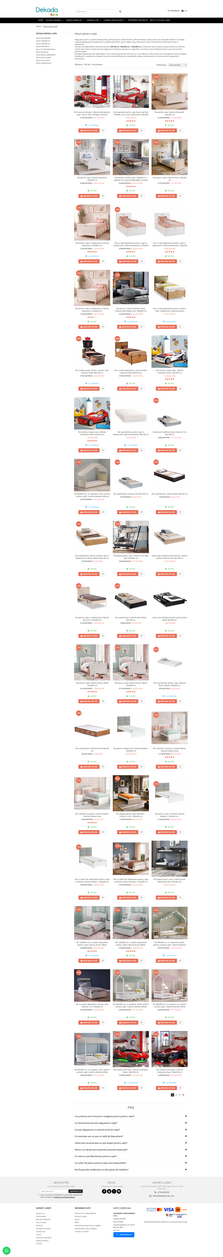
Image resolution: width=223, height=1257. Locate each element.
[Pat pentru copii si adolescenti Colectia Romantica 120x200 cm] (92, 288)
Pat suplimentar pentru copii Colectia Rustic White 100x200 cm (169, 684)
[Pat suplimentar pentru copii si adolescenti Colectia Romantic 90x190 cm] (131, 413)
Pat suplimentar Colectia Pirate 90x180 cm (92, 749)
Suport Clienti (43, 1208)
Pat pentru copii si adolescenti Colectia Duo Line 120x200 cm (92, 618)
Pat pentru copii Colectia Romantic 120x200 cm (169, 113)
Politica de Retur (42, 1240)
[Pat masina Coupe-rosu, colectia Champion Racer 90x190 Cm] (92, 413)
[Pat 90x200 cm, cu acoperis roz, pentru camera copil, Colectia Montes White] (170, 985)
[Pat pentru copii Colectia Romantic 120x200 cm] (170, 92)
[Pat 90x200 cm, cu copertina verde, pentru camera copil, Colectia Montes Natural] (170, 923)
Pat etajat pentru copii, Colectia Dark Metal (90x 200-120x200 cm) (169, 880)
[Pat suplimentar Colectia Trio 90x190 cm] (131, 475)
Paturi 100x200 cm (43, 41)
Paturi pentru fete (43, 60)
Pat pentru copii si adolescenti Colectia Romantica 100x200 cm (92, 244)
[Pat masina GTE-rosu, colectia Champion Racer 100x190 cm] (131, 1049)
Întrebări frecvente (43, 1228)
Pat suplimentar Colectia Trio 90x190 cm (130, 494)
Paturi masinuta (42, 52)
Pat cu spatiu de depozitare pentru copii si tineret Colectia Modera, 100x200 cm (92, 880)
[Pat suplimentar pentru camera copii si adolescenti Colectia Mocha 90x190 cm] (92, 537)
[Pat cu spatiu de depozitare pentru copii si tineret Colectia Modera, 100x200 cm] (92, 859)
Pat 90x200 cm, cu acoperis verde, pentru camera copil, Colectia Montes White (131, 1005)
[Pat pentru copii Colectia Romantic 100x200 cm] (92, 157)
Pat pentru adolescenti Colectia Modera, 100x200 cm (130, 749)
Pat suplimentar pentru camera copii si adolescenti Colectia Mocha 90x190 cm (92, 556)
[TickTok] (114, 1191)
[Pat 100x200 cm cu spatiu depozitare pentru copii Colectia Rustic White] (92, 923)
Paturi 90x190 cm (42, 46)
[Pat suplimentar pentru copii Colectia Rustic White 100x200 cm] (170, 662)
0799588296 (163, 1192)
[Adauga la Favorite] (103, 130)
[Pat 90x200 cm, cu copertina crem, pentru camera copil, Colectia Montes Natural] (92, 475)
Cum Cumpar (41, 1222)
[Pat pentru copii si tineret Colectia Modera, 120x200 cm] (170, 793)
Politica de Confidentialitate (64, 1197)
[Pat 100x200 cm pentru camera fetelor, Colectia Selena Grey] (92, 793)
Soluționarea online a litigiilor (86, 1228)
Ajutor (77, 1219)
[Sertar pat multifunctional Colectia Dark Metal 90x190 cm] (170, 599)
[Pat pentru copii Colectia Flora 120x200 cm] (170, 157)
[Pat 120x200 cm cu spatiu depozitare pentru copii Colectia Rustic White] (131, 923)
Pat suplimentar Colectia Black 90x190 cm (170, 494)
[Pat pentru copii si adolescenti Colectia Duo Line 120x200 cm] (92, 599)
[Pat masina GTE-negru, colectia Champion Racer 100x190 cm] (170, 1049)
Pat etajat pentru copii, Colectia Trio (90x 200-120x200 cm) (130, 556)
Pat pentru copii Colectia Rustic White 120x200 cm (92, 684)
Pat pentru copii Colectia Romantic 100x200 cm (92, 178)
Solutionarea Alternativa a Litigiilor (88, 1225)
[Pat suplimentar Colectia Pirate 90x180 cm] (92, 728)
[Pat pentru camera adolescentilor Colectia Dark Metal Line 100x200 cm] (131, 288)
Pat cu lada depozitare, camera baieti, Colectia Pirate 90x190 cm (130, 371)
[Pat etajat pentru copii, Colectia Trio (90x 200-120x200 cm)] (131, 537)
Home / (39, 26)
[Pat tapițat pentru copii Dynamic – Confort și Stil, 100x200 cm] (131, 793)
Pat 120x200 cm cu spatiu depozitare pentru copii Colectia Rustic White (131, 943)
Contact (39, 1243)
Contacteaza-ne (126, 1234)
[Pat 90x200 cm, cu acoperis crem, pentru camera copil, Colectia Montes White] (92, 1049)
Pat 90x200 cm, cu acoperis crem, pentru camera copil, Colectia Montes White (92, 1070)
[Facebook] (104, 1191)
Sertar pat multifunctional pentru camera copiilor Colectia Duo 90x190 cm (170, 556)
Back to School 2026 (160, 20)
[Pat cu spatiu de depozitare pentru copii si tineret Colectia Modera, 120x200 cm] (131, 858)
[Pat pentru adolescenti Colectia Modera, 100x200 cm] (131, 728)
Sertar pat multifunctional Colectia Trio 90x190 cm (169, 433)
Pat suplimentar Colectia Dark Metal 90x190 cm (130, 618)
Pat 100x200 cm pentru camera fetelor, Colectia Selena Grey (92, 815)
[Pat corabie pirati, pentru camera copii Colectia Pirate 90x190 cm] (92, 351)
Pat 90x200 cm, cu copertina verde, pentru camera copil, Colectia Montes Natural (169, 943)
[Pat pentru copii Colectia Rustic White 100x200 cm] (131, 662)
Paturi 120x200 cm (43, 44)
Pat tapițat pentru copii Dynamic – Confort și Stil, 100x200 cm (131, 815)
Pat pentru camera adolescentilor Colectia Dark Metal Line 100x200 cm (131, 309)
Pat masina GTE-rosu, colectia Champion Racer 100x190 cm (130, 1070)
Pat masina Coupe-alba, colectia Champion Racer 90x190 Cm (169, 371)
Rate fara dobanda (43, 1219)
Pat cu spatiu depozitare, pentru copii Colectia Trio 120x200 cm (92, 1005)
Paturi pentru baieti (43, 57)
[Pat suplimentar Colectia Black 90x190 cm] (170, 475)
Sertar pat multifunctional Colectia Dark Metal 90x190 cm (169, 618)
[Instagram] (119, 1191)
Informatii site (82, 1208)
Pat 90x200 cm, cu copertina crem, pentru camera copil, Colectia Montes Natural (92, 495)
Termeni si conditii (82, 1231)
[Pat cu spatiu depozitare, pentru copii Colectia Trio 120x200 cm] (92, 985)
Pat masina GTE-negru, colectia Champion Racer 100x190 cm (169, 1070)
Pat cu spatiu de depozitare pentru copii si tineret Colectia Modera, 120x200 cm (130, 880)
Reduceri (39, 1225)
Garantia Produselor (43, 1237)
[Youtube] (109, 1191)
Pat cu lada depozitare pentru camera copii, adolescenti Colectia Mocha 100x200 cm (169, 309)
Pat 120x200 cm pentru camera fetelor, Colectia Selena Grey (169, 749)
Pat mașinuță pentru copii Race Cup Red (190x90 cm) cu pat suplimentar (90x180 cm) (130, 113)
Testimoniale (41, 1216)
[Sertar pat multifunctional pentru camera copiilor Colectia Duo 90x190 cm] (170, 537)
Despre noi (40, 1213)
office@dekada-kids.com (163, 1196)
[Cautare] (120, 11)
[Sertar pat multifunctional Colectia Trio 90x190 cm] (170, 413)
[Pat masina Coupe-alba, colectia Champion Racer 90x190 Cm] (170, 351)
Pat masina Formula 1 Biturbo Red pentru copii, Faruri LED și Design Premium (92, 113)
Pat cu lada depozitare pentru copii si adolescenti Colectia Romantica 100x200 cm (169, 244)
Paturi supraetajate (43, 38)
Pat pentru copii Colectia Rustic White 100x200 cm (131, 684)
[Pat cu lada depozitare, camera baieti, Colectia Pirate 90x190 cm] (131, 351)
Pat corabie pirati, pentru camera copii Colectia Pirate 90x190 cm (92, 371)
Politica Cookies (81, 1216)
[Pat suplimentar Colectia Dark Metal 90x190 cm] (131, 599)
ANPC (77, 1222)
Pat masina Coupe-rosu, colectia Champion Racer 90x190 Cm (92, 433)
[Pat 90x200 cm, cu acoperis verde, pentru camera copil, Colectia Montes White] (131, 985)
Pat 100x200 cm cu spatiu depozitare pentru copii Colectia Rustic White (92, 943)
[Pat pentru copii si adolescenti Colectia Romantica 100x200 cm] (92, 222)
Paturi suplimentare (43, 63)
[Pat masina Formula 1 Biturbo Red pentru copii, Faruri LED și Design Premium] (92, 91)
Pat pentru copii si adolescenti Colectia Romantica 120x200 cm (92, 309)
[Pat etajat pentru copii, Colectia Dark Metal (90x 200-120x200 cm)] (170, 859)
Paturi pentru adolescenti (45, 55)
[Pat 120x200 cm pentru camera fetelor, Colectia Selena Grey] (170, 728)
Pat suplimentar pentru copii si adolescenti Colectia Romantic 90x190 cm (131, 433)
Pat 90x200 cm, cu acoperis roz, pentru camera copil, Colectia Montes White (169, 1005)
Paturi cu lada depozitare (45, 49)
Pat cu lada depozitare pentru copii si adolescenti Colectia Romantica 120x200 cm (131, 244)
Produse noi (40, 1231)
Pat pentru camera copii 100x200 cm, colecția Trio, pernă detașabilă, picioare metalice (131, 178)
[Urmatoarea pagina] (183, 1094)
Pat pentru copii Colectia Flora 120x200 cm (169, 178)
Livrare (38, 1234)
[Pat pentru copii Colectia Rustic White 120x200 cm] (92, 662)
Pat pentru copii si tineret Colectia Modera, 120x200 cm (169, 815)
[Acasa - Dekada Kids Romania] (49, 11)
